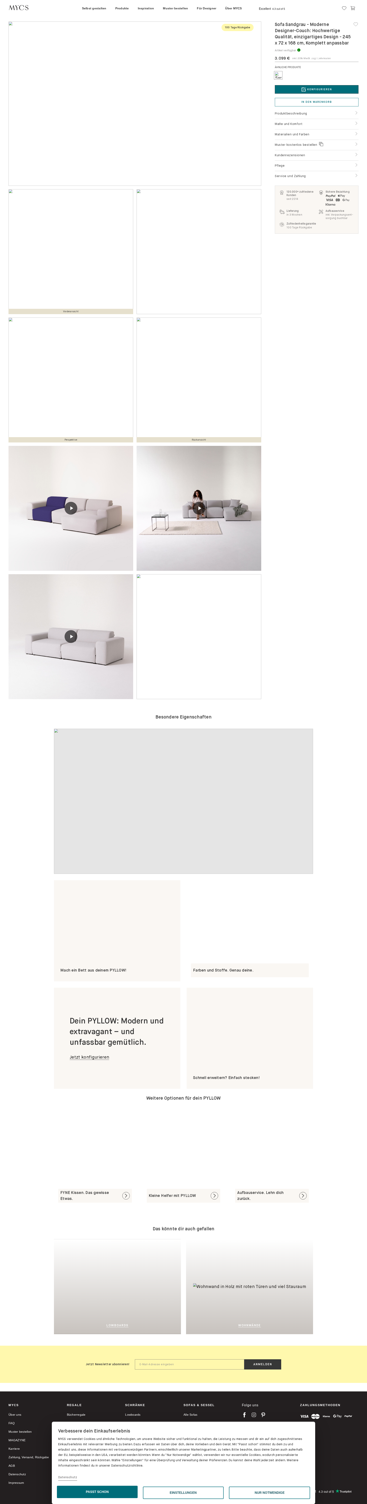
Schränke (135, 1405)
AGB (11, 1465)
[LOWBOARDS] (138, 1286)
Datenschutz (67, 1477)
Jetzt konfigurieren (89, 1057)
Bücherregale (76, 1414)
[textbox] (189, 1364)
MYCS (13, 1405)
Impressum (16, 1482)
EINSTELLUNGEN (183, 1492)
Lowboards (132, 1414)
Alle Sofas (191, 1414)
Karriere (14, 1448)
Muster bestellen (20, 1431)
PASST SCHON (97, 1492)
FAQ (11, 1423)
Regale (74, 1405)
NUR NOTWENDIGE (270, 1492)
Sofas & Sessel (199, 1405)
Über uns (14, 1414)
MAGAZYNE (16, 1440)
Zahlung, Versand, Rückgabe (28, 1457)
